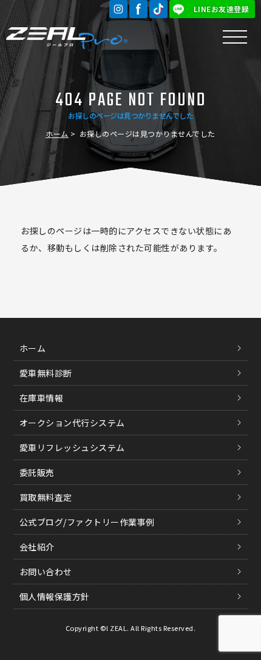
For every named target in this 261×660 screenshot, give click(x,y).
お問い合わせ (45, 572)
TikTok (158, 9)
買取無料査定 (45, 497)
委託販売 (37, 472)
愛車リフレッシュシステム (72, 447)
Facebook (138, 9)
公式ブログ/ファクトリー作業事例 (87, 522)
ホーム (57, 133)
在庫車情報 (41, 398)
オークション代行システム (72, 423)
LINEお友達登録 (221, 9)
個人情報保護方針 (54, 596)
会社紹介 (37, 547)
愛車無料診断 (45, 373)
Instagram (118, 9)
